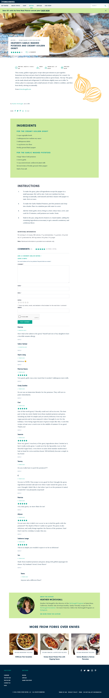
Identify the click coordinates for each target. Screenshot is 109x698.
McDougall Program (76, 603)
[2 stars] (21, 302)
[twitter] (17, 111)
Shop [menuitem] (24, 5)
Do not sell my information (92, 692)
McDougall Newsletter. (48, 608)
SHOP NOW (45, 10)
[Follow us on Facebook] (81, 670)
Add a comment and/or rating (29, 256)
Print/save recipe (66, 67)
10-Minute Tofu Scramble (23, 657)
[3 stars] (23, 302)
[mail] (23, 111)
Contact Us (7, 683)
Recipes (24, 675)
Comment (21, 264)
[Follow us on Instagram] (92, 670)
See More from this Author (50, 614)
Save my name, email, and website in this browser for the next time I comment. (43, 305)
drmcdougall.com (25, 89)
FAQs (5, 685)
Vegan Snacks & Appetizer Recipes (54, 652)
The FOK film (7, 677)
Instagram (43, 610)
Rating (19, 300)
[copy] (26, 111)
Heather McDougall (17, 103)
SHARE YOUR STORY (27, 680)
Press (80, 692)
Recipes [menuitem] (31, 5)
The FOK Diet (7, 680)
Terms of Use (63, 692)
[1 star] (19, 302)
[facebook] (15, 111)
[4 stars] (25, 302)
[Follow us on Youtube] (88, 670)
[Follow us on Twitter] (84, 670)
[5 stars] (28, 302)
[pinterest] (20, 111)
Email (19, 293)
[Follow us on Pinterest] (95, 670)
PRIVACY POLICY (73, 692)
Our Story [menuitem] (48, 5)
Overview (6, 675)
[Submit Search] (105, 6)
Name (19, 285)
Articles (24, 677)
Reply (19, 339)
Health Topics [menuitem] (15, 5)
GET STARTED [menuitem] (4, 5)
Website (20, 307)
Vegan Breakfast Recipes (23, 652)
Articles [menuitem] (39, 5)
